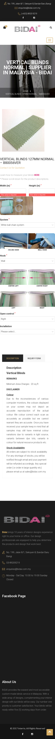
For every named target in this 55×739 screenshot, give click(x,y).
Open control (7, 313)
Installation (6, 326)
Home (25, 91)
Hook (3, 255)
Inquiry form (34, 358)
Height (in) (35, 185)
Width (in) (5, 185)
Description (12, 358)
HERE (36, 175)
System (4, 219)
